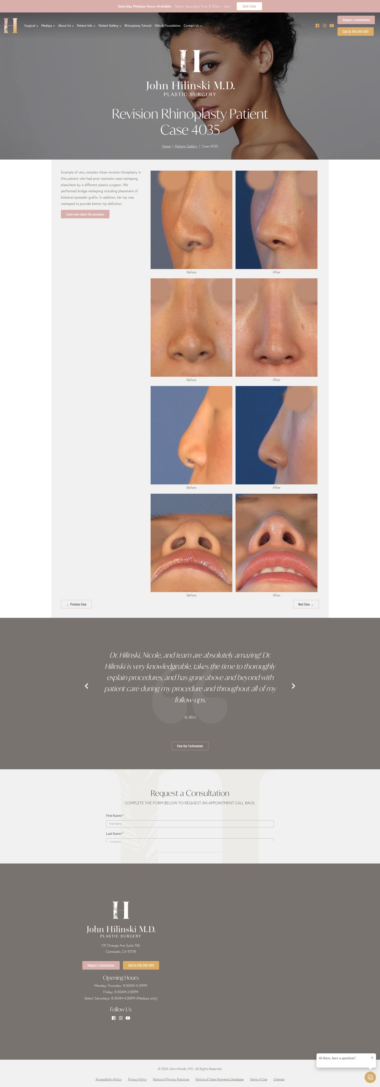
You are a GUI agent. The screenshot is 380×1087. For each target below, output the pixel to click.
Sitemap (279, 1079)
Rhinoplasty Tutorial (137, 26)
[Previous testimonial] (86, 686)
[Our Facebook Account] (317, 25)
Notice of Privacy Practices (171, 1079)
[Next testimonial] (293, 686)
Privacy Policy (137, 1079)
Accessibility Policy (109, 1079)
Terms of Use (258, 1079)
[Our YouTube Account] (331, 25)
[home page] (10, 25)
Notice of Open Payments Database (220, 1079)
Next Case (306, 604)
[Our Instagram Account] (324, 25)
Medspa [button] (46, 26)
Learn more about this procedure (85, 214)
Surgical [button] (29, 26)
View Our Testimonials (190, 745)
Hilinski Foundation (167, 26)
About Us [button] (64, 26)
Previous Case (76, 604)
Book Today (249, 6)
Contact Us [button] (191, 26)
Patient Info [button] (84, 26)
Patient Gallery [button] (108, 26)
